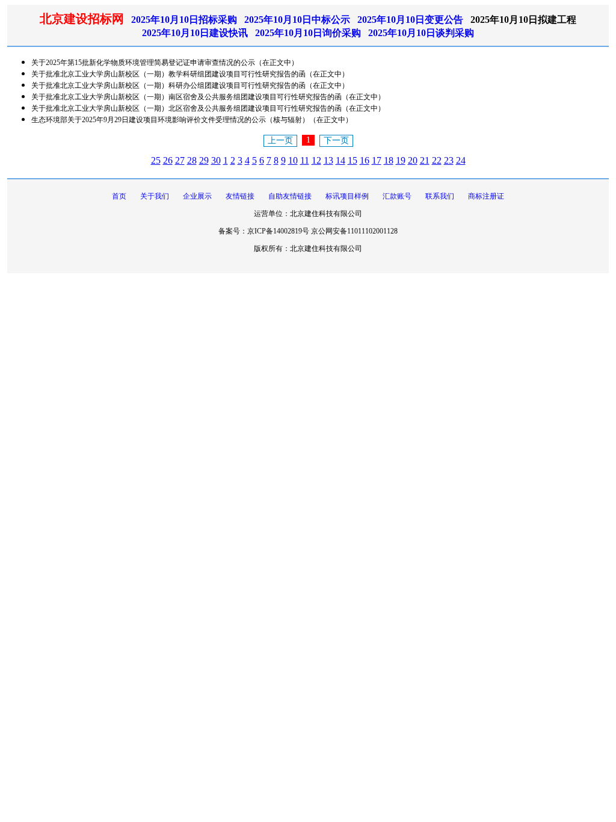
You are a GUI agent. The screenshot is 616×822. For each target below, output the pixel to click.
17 (376, 160)
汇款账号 (397, 196)
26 (168, 160)
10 (293, 160)
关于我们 (154, 196)
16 (364, 160)
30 (216, 160)
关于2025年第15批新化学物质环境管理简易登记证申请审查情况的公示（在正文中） (164, 62)
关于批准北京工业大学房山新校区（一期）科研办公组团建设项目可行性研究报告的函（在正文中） (190, 85)
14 (340, 160)
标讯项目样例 (347, 196)
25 (156, 160)
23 (449, 160)
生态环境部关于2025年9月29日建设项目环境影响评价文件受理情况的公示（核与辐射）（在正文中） (192, 120)
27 (180, 160)
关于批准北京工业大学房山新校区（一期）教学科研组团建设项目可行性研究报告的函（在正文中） (190, 74)
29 (204, 160)
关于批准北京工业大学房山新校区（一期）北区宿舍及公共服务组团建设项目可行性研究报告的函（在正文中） (208, 108)
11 (304, 160)
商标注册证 (486, 196)
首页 (119, 196)
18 (388, 160)
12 (316, 160)
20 (412, 160)
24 (461, 160)
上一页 (280, 140)
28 (192, 160)
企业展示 (197, 196)
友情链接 (240, 196)
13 (328, 160)
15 (352, 160)
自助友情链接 (290, 196)
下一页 (336, 140)
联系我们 (439, 196)
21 (425, 160)
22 (437, 160)
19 (400, 160)
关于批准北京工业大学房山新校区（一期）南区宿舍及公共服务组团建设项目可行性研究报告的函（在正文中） (208, 97)
